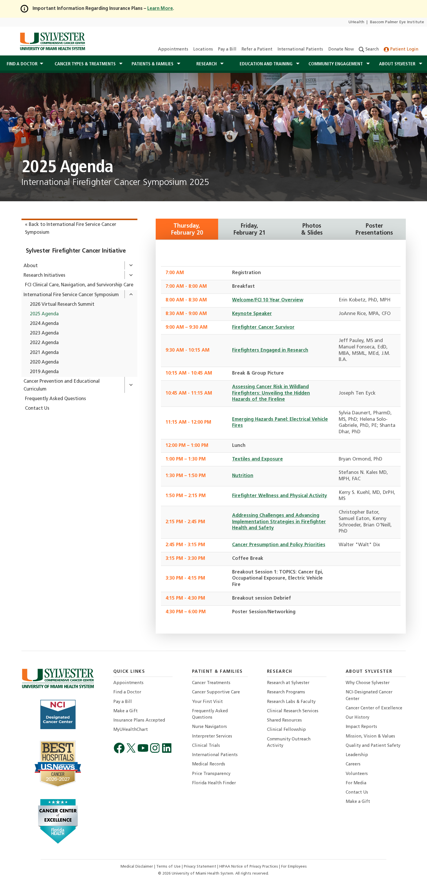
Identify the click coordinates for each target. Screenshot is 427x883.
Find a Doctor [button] (22, 64)
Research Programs (286, 692)
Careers (353, 764)
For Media (356, 783)
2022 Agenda (44, 343)
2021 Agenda (44, 352)
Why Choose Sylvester (368, 683)
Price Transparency (211, 774)
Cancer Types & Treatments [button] (86, 64)
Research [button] (207, 64)
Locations (203, 49)
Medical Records (208, 764)
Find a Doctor (127, 692)
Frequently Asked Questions (55, 399)
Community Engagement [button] (336, 64)
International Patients (300, 49)
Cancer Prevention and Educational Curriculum (62, 385)
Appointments (173, 49)
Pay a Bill (227, 49)
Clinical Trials (206, 746)
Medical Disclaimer (137, 866)
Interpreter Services (212, 736)
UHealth (356, 22)
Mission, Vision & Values (370, 736)
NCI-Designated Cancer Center (369, 695)
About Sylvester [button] (398, 64)
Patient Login (403, 49)
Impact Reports (361, 727)
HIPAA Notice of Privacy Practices (249, 866)
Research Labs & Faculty (291, 702)
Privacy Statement (200, 866)
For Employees (294, 866)
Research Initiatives (44, 275)
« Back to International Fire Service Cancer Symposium (70, 228)
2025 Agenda (44, 314)
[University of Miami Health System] (52, 41)
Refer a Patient (256, 49)
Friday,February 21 (249, 229)
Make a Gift (125, 711)
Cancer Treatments (211, 683)
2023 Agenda (44, 333)
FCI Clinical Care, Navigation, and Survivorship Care (79, 285)
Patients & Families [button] (153, 64)
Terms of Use (169, 866)
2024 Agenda (44, 323)
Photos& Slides (312, 229)
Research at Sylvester (288, 683)
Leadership (357, 755)
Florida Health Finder (214, 783)
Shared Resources (284, 720)
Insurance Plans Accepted (139, 720)
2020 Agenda (44, 362)
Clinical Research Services (292, 711)
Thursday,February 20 (187, 229)
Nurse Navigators (209, 727)
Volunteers (357, 774)
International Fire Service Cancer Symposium (71, 295)
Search (371, 49)
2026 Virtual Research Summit (62, 304)
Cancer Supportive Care (216, 692)
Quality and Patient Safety (373, 746)
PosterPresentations (374, 229)
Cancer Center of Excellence (374, 708)
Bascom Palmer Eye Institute (397, 22)
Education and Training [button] (267, 64)
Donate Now (341, 49)
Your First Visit (207, 702)
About (31, 266)
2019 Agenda (44, 372)
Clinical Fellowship (286, 730)
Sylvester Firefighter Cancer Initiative (76, 251)
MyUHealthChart (130, 730)
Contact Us (37, 408)
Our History (357, 717)
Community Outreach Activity (289, 742)
